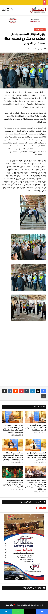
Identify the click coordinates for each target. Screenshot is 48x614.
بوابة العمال (9, 605)
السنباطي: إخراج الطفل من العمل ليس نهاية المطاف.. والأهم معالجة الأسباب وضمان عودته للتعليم (36, 456)
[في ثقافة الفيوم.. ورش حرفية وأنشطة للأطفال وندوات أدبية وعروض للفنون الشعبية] (12, 472)
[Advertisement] (24, 355)
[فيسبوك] (43, 391)
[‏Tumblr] (26, 391)
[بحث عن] (12, 11)
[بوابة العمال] (38, 9)
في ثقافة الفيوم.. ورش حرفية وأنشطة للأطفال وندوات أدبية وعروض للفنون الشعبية (13, 483)
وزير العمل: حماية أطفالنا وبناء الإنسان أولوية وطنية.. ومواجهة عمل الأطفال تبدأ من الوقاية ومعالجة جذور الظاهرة (12, 456)
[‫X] (38, 391)
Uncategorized (39, 29)
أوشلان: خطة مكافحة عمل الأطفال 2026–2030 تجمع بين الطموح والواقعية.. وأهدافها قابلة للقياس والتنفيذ (12, 429)
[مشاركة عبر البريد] (4, 391)
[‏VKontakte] (10, 391)
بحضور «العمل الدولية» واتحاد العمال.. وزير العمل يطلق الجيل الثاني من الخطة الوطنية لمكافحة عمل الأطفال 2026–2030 (35, 485)
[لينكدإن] (32, 391)
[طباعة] (43, 396)
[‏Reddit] (15, 391)
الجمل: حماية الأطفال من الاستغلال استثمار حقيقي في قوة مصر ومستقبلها (35, 427)
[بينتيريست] (21, 391)
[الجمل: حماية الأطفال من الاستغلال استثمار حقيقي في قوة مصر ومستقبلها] (35, 417)
